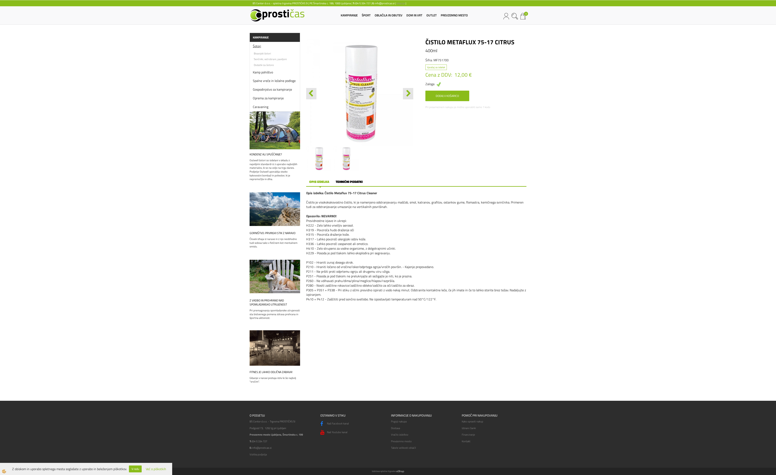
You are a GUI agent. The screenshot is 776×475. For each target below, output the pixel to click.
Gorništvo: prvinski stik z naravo (272, 233)
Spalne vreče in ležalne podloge (274, 80)
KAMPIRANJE (349, 15)
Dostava (395, 428)
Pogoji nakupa (399, 421)
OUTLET (431, 15)
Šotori (257, 46)
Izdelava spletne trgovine (384, 471)
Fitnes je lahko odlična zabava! (271, 372)
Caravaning (260, 106)
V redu (135, 469)
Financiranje (468, 435)
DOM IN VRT (414, 15)
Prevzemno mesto (401, 441)
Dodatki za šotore (264, 65)
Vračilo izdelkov (399, 435)
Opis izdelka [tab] (319, 181)
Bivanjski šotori (262, 53)
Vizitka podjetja (258, 454)
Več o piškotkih (156, 469)
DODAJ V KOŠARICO (447, 96)
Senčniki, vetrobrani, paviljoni (270, 59)
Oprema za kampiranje (268, 98)
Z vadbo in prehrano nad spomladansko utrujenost (268, 302)
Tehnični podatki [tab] (349, 181)
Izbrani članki (469, 428)
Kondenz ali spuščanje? (266, 154)
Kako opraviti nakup (472, 421)
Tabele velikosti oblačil (403, 448)
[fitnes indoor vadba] (275, 347)
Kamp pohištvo (263, 72)
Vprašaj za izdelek (436, 67)
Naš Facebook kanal (337, 423)
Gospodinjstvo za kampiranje (272, 89)
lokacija (400, 3)
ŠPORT (366, 15)
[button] (408, 93)
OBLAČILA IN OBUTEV (388, 15)
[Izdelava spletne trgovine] (400, 471)
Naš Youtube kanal (336, 432)
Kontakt (466, 441)
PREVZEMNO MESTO (454, 15)
